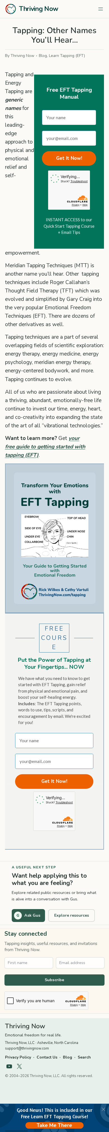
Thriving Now (38, 8)
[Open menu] (100, 9)
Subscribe (54, 980)
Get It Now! (69, 158)
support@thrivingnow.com (27, 1048)
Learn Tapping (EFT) (67, 55)
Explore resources (71, 915)
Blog (43, 55)
